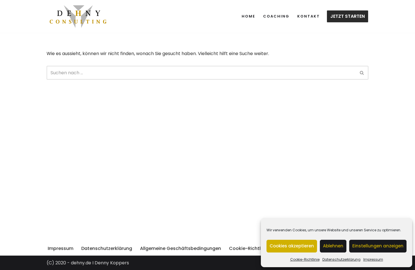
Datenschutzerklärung (341, 259)
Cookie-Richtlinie (305, 259)
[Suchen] (362, 73)
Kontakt (308, 16)
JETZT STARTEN (347, 16)
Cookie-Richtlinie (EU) (254, 248)
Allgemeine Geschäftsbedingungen (180, 248)
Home (248, 16)
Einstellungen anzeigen (377, 246)
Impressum (373, 259)
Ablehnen (333, 246)
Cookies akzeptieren (292, 246)
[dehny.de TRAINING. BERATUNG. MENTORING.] (78, 16)
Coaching (276, 16)
